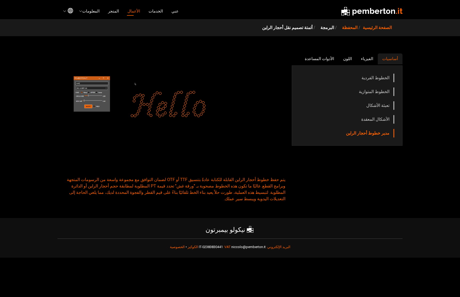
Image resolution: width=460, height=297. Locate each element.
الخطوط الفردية (375, 77)
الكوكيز (192, 247)
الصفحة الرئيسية (377, 27)
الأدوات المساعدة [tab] (319, 58)
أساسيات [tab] (390, 58)
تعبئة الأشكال (377, 105)
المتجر (113, 11)
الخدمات (156, 11)
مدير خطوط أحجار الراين (367, 133)
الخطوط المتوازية (374, 91)
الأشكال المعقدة (375, 119)
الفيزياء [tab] (367, 58)
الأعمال (134, 11)
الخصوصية (177, 247)
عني (175, 11)
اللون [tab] (347, 58)
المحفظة (350, 27)
